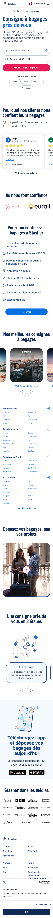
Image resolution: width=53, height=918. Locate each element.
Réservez (26, 312)
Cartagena (6, 440)
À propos (7, 863)
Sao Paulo (31, 451)
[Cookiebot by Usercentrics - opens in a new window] (39, 882)
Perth (30, 416)
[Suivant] (30, 393)
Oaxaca (31, 433)
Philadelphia (32, 461)
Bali (4, 416)
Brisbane (6, 423)
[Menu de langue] (31, 4)
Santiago (31, 447)
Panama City (32, 436)
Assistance (33, 867)
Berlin (5, 489)
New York (37, 81)
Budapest (6, 496)
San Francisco (33, 468)
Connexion (39, 3)
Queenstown (32, 420)
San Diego (32, 464)
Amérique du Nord (12, 457)
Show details (41, 904)
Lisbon (30, 481)
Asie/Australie (10, 408)
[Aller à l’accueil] (9, 4)
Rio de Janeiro (33, 444)
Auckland (6, 412)
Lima (4, 447)
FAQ (5, 867)
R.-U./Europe (9, 477)
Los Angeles (7, 464)
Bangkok (6, 420)
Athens (5, 485)
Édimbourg (26, 88)
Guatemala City (8, 444)
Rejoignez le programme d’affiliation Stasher (37, 875)
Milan (30, 492)
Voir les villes (25, 508)
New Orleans (7, 472)
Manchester (32, 489)
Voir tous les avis (24, 173)
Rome (30, 499)
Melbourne (32, 412)
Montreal (6, 468)
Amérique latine (11, 429)
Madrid (30, 485)
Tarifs (31, 863)
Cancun (5, 436)
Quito (30, 440)
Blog (5, 872)
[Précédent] (22, 393)
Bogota (5, 433)
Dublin (5, 499)
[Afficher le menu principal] (48, 4)
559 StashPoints (24, 386)
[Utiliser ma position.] (46, 50)
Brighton (6, 492)
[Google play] (17, 772)
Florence (6, 503)
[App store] (37, 772)
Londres (14, 81)
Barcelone (8, 851)
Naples (30, 496)
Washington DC (33, 472)
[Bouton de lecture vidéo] (26, 569)
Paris (26, 81)
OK (26, 912)
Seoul (30, 423)
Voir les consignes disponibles (26, 67)
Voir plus (10, 159)
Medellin (6, 451)
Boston (5, 461)
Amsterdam (7, 481)
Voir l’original (18, 164)
